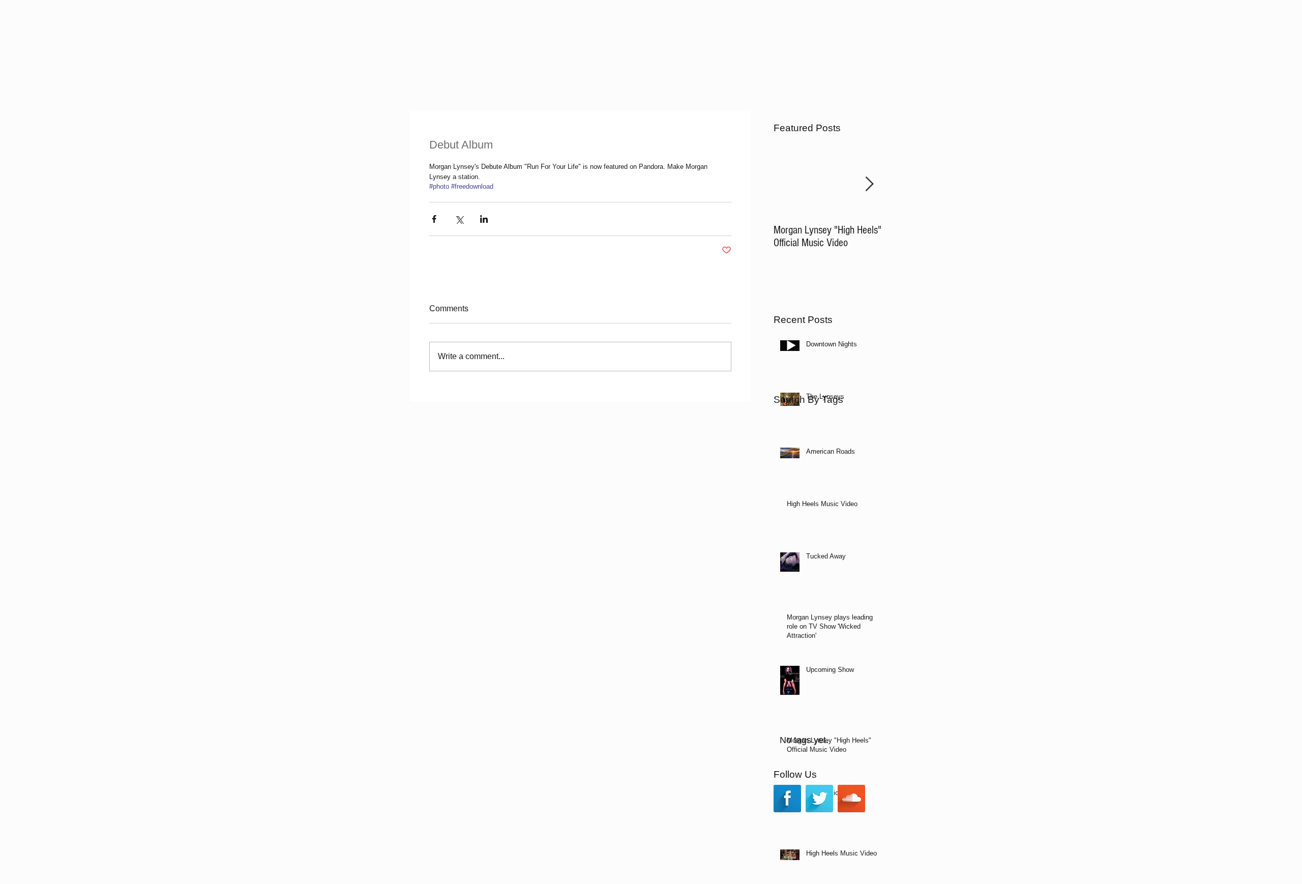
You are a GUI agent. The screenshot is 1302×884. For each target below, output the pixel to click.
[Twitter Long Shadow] (819, 798)
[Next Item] (869, 184)
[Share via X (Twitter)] (459, 219)
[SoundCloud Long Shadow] (851, 798)
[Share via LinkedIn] (484, 219)
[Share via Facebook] (434, 219)
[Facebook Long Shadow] (787, 798)
